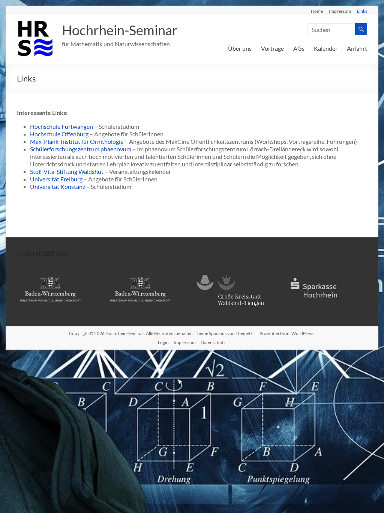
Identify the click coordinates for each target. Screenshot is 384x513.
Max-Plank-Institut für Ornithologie (76, 141)
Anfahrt (357, 48)
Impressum (340, 11)
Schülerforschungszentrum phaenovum (80, 148)
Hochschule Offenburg (59, 133)
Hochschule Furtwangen (61, 126)
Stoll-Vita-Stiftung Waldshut (67, 171)
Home (317, 11)
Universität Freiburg (56, 179)
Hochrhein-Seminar (120, 30)
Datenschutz (213, 342)
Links (362, 11)
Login (163, 342)
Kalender (326, 48)
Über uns (240, 48)
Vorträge (272, 48)
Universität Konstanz (57, 186)
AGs (298, 48)
